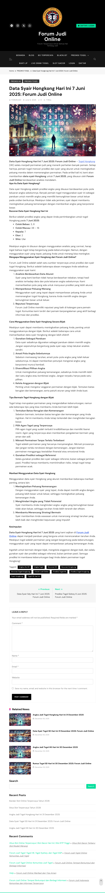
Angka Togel (38, 567)
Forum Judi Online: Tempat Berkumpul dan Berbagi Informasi (37, 880)
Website (16, 677)
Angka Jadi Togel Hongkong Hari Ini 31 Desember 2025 (58, 715)
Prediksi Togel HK (59, 572)
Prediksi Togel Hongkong (80, 572)
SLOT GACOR (59, 63)
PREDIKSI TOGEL (78, 55)
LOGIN (72, 63)
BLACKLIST (62, 55)
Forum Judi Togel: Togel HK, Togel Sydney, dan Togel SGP (35, 853)
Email (15, 666)
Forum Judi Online (52, 36)
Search (13, 781)
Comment (17, 623)
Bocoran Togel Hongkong (20, 572)
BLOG (31, 55)
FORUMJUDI (16, 100)
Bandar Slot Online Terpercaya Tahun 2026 (29, 801)
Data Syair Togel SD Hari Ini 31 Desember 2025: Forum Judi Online (63, 731)
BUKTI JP (23, 63)
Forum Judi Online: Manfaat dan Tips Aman (36, 873)
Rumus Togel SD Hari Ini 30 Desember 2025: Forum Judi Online (62, 763)
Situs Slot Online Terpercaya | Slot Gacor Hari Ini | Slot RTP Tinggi (39, 843)
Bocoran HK (52, 567)
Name (15, 655)
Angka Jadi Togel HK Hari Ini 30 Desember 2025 (55, 747)
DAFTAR (82, 63)
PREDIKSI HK (16, 81)
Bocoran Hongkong (68, 567)
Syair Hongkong (17, 576)
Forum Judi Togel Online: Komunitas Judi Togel (30, 862)
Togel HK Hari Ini (34, 576)
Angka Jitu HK (24, 567)
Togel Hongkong (86, 161)
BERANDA (20, 55)
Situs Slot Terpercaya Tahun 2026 (25, 807)
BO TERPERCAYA (45, 55)
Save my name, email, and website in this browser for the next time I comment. (51, 688)
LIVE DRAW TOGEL (40, 63)
